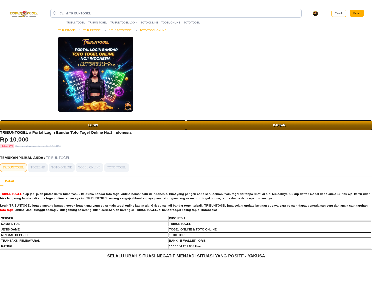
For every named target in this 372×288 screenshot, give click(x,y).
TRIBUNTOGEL (76, 22)
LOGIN (93, 125)
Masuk (339, 13)
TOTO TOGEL (192, 22)
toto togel (7, 210)
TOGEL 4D (38, 167)
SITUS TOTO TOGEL (121, 30)
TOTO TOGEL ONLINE (153, 30)
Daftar (357, 13)
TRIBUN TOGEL (97, 22)
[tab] (9, 181)
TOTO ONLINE (149, 22)
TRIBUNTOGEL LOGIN (123, 22)
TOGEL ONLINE (170, 22)
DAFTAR (279, 125)
